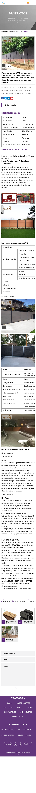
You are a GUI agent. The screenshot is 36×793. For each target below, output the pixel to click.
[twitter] (15, 744)
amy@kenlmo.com (21, 754)
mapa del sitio (26, 712)
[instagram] (26, 744)
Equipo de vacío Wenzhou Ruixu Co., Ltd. (25, 735)
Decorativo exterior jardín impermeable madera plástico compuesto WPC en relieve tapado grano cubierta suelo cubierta (11, 622)
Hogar (3, 31)
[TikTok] (31, 744)
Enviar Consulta (10, 105)
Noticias (21, 707)
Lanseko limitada (7, 735)
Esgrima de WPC (17, 31)
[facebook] (5, 744)
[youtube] (20, 744)
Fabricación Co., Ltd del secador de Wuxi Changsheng (9, 730)
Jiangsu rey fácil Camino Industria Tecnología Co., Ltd (25, 730)
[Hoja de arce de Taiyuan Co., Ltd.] (3, 2)
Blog (30, 707)
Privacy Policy (18, 716)
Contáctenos (10, 712)
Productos (9, 31)
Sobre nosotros (22, 703)
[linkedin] (10, 744)
